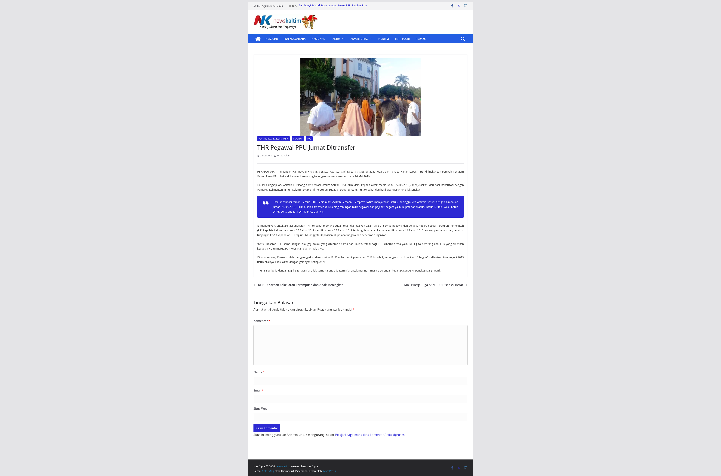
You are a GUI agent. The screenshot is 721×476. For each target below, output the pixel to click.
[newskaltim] (257, 38)
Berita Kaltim (283, 155)
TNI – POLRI (402, 39)
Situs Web (260, 409)
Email (258, 390)
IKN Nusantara (294, 39)
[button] (342, 38)
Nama (259, 372)
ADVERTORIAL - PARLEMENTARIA (273, 138)
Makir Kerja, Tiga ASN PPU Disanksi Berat (433, 285)
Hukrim (383, 39)
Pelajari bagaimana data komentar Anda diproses (370, 435)
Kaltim (335, 39)
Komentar (261, 321)
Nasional (318, 39)
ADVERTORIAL (359, 39)
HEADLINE (271, 39)
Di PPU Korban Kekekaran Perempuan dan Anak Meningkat (300, 285)
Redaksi (421, 39)
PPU (309, 138)
